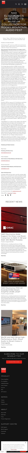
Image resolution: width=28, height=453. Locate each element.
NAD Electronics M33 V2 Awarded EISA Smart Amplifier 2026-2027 (11, 290)
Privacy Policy (14, 449)
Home (4, 38)
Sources (3, 387)
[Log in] (18, 4)
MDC (2, 389)
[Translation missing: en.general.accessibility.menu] (25, 4)
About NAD (3, 412)
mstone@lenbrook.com (6, 152)
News (8, 38)
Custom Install (4, 404)
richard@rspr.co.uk (5, 168)
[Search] (16, 4)
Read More (3, 255)
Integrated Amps (4, 383)
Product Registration (5, 418)
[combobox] (3, 451)
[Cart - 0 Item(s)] (22, 4)
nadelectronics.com (16, 191)
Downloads (3, 431)
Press (2, 416)
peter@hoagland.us (5, 160)
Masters (3, 402)
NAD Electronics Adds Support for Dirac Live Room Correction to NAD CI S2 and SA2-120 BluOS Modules (13, 237)
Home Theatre (4, 385)
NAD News (3, 414)
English (2, 451)
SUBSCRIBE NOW (14, 362)
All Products (4, 391)
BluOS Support (4, 429)
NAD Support (4, 427)
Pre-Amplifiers (4, 381)
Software (3, 433)
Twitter (14, 193)
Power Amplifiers (4, 379)
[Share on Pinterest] (10, 195)
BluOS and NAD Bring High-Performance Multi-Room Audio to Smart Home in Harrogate (13, 340)
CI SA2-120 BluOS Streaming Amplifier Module (16, 248)
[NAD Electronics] (3, 4)
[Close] (25, 442)
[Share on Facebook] (5, 195)
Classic (2, 400)
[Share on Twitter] (8, 195)
